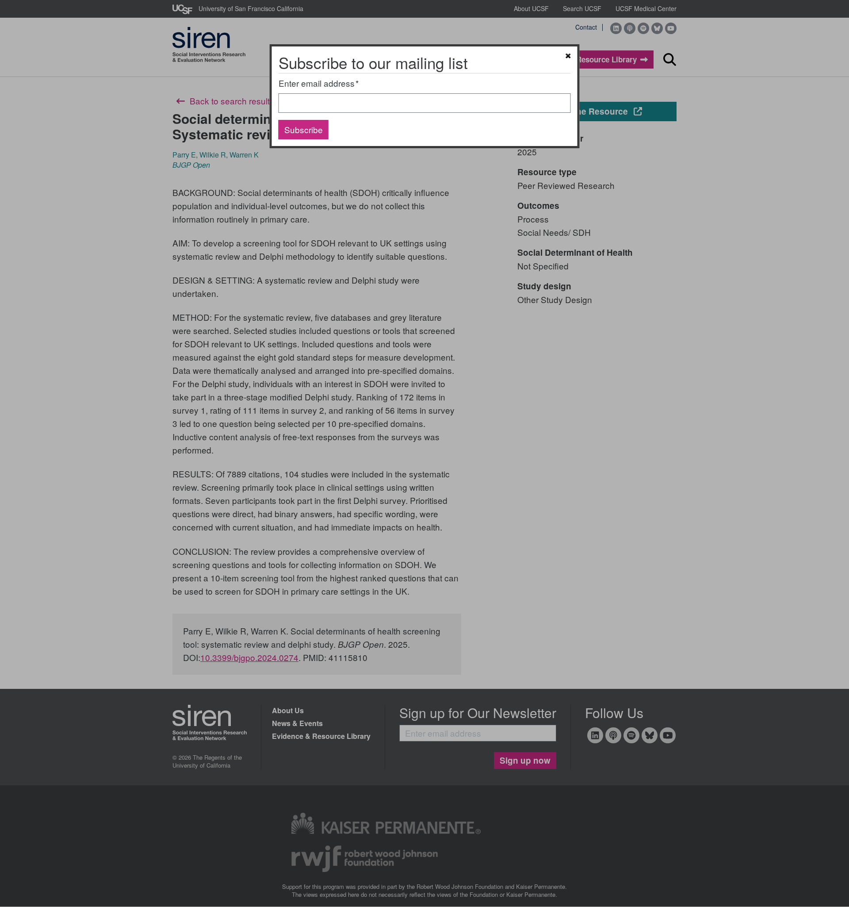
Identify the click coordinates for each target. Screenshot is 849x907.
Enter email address (317, 83)
